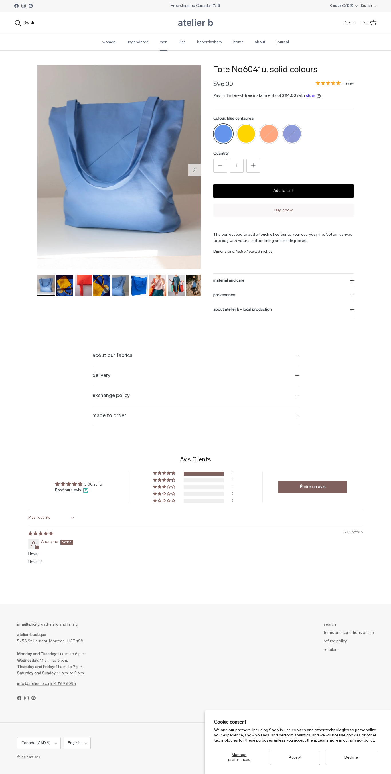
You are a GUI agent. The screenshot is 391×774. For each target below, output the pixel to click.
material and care (228, 280)
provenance (224, 295)
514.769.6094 (63, 684)
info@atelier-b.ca (33, 684)
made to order (109, 416)
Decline (351, 757)
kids (182, 42)
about (260, 42)
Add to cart (283, 191)
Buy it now (283, 210)
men (163, 42)
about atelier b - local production (242, 309)
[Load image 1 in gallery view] (119, 167)
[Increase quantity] (253, 166)
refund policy (335, 641)
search (330, 624)
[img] (40, 534)
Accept (295, 757)
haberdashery (209, 42)
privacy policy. (362, 740)
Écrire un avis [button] (313, 487)
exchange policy (111, 395)
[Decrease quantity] (220, 166)
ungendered (138, 42)
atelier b (34, 757)
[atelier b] (195, 23)
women (109, 42)
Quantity (221, 154)
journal (283, 42)
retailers (331, 650)
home (238, 42)
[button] (164, 473)
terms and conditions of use (349, 633)
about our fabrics (112, 355)
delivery (101, 375)
